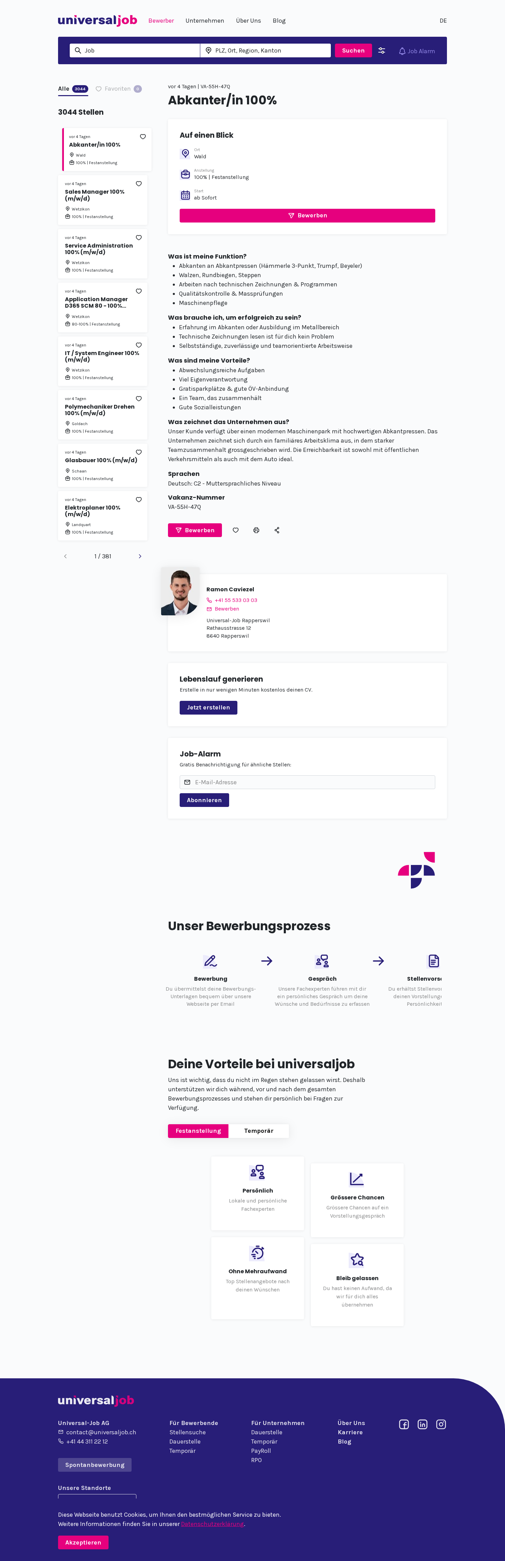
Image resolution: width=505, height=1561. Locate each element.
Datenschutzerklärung (212, 1524)
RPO (256, 1460)
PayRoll (261, 1451)
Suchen (353, 50)
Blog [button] (279, 20)
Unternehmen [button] (205, 20)
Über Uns (351, 1423)
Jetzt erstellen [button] (208, 707)
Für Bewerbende (193, 1423)
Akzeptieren (83, 1542)
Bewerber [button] (161, 20)
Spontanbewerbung (94, 1465)
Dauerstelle (185, 1441)
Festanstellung (198, 1131)
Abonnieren (204, 800)
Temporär (258, 1131)
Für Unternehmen (278, 1423)
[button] (307, 216)
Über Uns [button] (248, 20)
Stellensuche (187, 1432)
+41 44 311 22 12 (87, 1441)
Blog (344, 1441)
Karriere (350, 1432)
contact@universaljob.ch (101, 1432)
